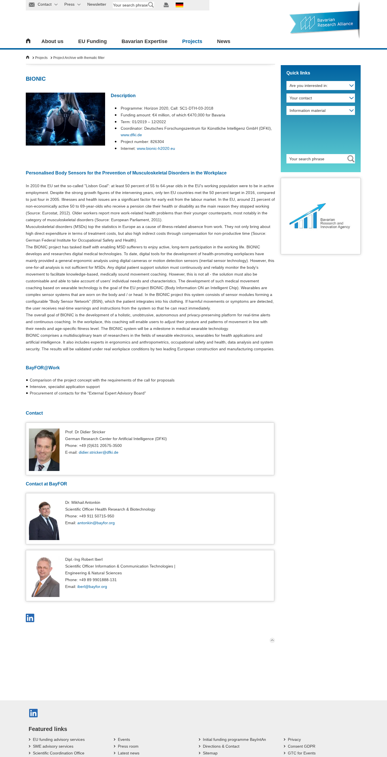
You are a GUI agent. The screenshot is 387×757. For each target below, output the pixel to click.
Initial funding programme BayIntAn (234, 739)
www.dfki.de (131, 135)
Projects (192, 41)
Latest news (128, 753)
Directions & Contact (221, 746)
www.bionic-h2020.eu (156, 148)
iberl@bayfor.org (92, 586)
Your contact (301, 98)
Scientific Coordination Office (58, 753)
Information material (308, 110)
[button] (30, 618)
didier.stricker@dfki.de (98, 452)
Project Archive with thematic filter (79, 58)
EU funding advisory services (59, 739)
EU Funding (92, 41)
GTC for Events (302, 753)
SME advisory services (53, 746)
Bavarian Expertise (144, 41)
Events (124, 739)
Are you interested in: (309, 85)
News (223, 41)
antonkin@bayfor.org (96, 523)
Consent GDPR (301, 746)
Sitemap (210, 753)
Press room (128, 746)
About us (52, 41)
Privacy (294, 739)
